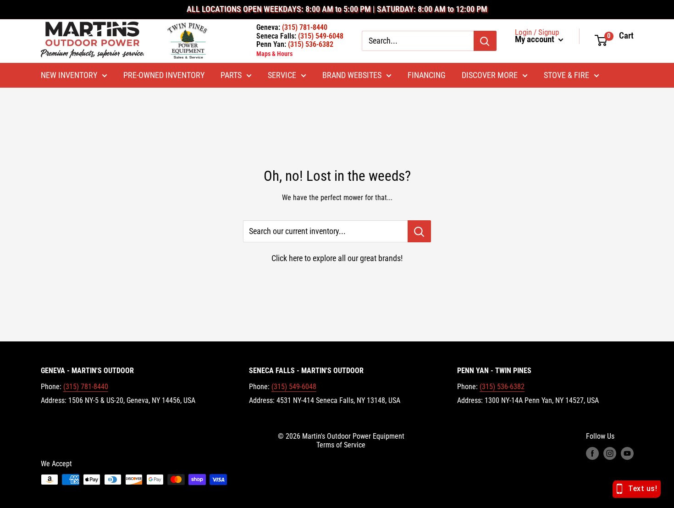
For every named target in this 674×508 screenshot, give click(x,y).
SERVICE (282, 75)
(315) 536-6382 (502, 386)
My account (535, 39)
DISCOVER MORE (490, 75)
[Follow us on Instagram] (609, 453)
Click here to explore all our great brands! (337, 258)
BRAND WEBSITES (351, 75)
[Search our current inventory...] (419, 231)
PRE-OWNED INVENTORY (163, 75)
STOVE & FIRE (566, 75)
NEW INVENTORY (69, 75)
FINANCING (427, 75)
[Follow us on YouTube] (627, 453)
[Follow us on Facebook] (592, 453)
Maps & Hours (274, 53)
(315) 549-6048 (293, 386)
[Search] (485, 41)
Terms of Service (340, 445)
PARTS (231, 75)
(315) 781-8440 (85, 386)
